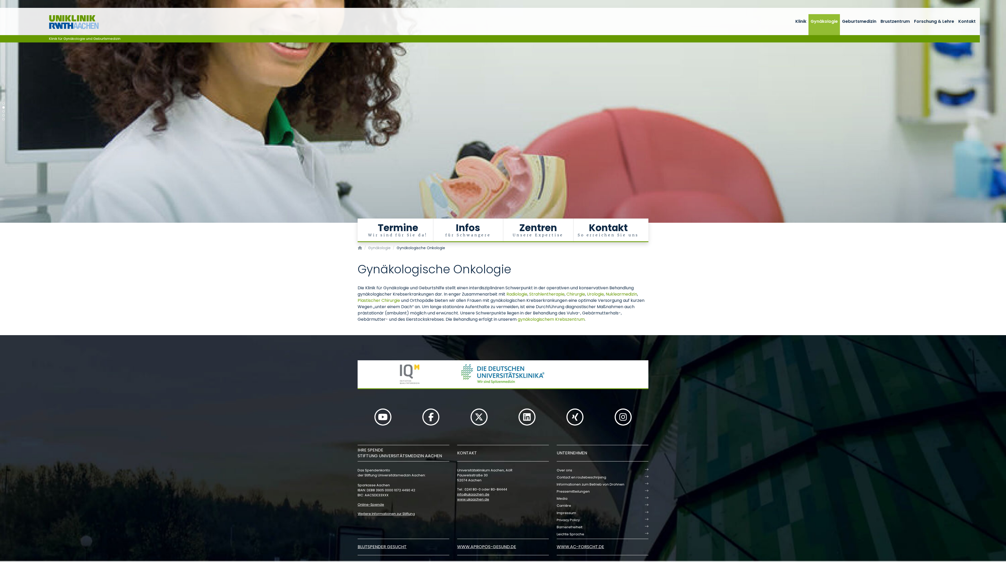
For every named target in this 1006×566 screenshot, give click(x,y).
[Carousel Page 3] (3, 111)
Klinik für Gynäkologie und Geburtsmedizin (85, 38)
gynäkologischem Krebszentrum (551, 319)
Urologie (595, 294)
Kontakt (967, 21)
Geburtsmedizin (859, 21)
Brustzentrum (895, 21)
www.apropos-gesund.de (486, 547)
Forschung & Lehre (934, 21)
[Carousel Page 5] (3, 119)
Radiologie (516, 294)
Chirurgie (575, 294)
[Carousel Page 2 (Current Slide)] (3, 107)
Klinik (800, 21)
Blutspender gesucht (382, 547)
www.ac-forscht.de (580, 547)
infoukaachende (473, 494)
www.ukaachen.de (473, 499)
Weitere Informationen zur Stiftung (386, 513)
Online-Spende (371, 504)
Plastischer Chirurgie (379, 300)
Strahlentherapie (547, 294)
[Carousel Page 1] (3, 103)
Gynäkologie (824, 21)
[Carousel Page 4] (3, 115)
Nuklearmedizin (621, 294)
